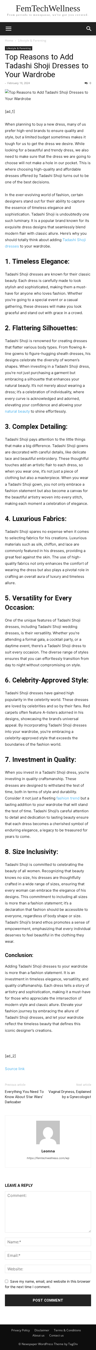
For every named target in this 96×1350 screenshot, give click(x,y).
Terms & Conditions (67, 1330)
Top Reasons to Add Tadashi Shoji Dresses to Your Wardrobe (46, 65)
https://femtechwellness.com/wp (48, 1158)
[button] (89, 28)
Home (9, 40)
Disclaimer (41, 1330)
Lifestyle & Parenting (32, 40)
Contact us (56, 1335)
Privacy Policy (20, 1330)
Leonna (48, 1150)
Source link (15, 1068)
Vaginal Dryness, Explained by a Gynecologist (69, 1094)
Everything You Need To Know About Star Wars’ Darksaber (24, 1096)
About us (38, 1335)
